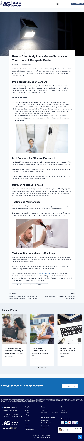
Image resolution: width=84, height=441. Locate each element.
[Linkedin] (76, 422)
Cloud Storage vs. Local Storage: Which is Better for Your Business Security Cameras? (23, 296)
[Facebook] (62, 422)
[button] (57, 4)
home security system (29, 284)
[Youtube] (69, 422)
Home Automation (30, 53)
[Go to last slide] (4, 340)
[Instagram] (73, 422)
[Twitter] (66, 422)
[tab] (38, 367)
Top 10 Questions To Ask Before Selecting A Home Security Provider (14, 350)
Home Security (17, 284)
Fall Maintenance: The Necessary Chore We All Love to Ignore (59, 296)
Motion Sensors (42, 284)
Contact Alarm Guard (45, 273)
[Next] (79, 340)
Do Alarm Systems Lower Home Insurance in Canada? (69, 350)
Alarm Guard (17, 64)
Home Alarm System (18, 53)
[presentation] (14, 329)
